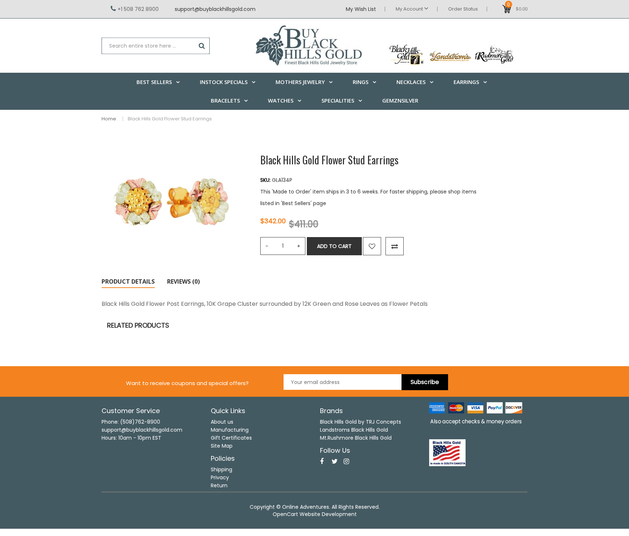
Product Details (128, 281)
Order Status (463, 8)
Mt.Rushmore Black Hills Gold (356, 437)
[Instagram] (346, 461)
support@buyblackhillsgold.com (215, 9)
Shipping (221, 469)
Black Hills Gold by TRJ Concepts (360, 421)
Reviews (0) (183, 281)
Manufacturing (230, 429)
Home (109, 118)
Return (219, 485)
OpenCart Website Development (315, 514)
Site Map (222, 445)
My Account (410, 8)
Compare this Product (394, 246)
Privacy (220, 477)
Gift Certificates (231, 437)
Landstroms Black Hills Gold (354, 429)
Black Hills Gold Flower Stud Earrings (170, 118)
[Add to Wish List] (372, 246)
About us (222, 421)
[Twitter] (335, 461)
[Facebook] (322, 461)
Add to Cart (334, 246)
